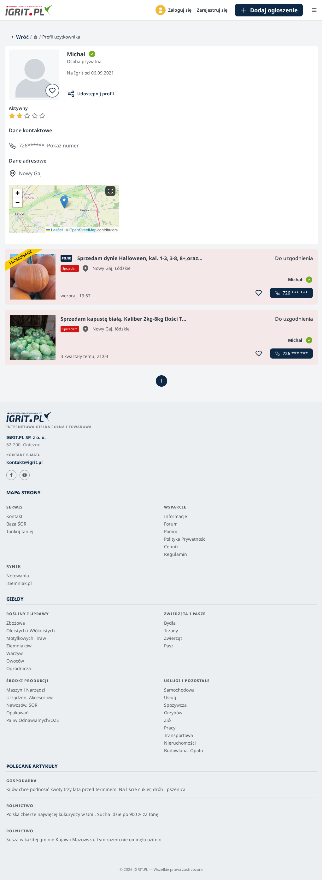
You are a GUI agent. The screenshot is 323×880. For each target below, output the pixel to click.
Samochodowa (179, 690)
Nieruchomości (180, 743)
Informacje (175, 516)
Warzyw (14, 653)
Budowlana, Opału (183, 750)
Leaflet (56, 229)
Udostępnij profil (95, 94)
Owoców (15, 661)
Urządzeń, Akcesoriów (29, 697)
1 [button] (161, 381)
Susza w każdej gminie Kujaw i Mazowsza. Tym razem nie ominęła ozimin (84, 839)
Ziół (168, 720)
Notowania (17, 576)
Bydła (170, 623)
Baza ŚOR (16, 524)
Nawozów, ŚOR (22, 705)
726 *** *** (295, 293)
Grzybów (173, 713)
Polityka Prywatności (185, 539)
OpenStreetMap (83, 229)
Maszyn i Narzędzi (25, 690)
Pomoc (171, 531)
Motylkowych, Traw (26, 638)
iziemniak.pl (19, 583)
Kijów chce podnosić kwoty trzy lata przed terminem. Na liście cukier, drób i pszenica (95, 789)
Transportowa (178, 735)
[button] (161, 10)
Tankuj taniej (19, 531)
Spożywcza (175, 705)
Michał (295, 279)
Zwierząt (173, 638)
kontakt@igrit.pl (24, 462)
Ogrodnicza (18, 668)
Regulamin (175, 554)
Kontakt (14, 516)
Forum (171, 524)
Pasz (168, 646)
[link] (19, 37)
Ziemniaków (19, 646)
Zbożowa (15, 623)
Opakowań (17, 713)
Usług (170, 697)
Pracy (169, 728)
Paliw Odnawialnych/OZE (32, 720)
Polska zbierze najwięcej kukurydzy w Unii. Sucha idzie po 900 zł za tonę (82, 814)
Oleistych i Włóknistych (30, 630)
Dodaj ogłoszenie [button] (274, 10)
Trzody (171, 630)
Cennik (171, 547)
